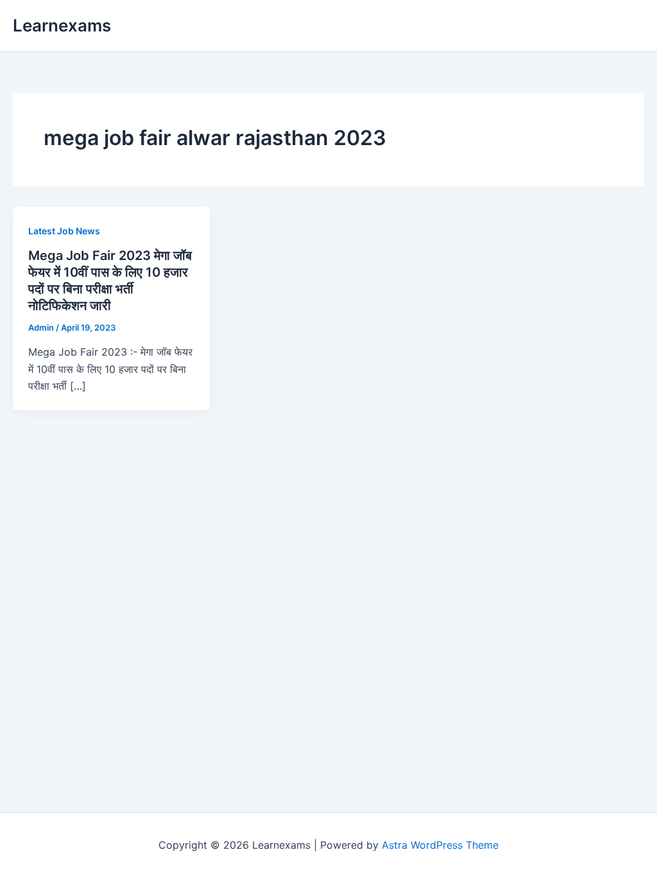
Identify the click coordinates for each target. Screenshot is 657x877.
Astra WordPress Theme (440, 844)
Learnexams (62, 25)
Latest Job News (64, 230)
